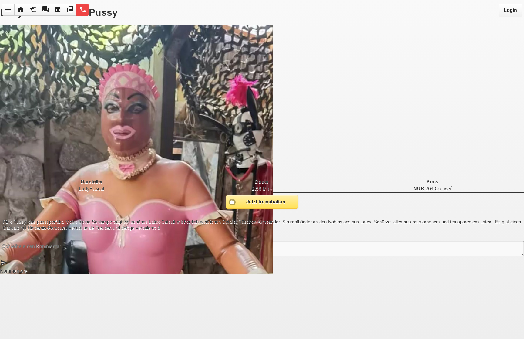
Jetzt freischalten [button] (265, 201)
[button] (8, 10)
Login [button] (510, 10)
